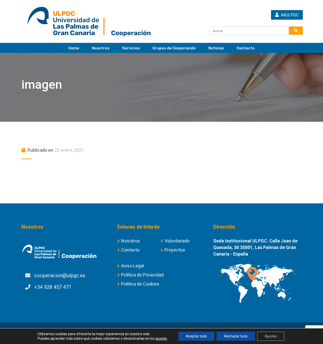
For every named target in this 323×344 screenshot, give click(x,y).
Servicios (131, 48)
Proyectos (175, 250)
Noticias (216, 48)
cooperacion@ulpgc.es (59, 275)
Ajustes (271, 336)
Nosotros (101, 48)
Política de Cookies (140, 284)
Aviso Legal (132, 265)
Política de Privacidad (142, 274)
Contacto (246, 48)
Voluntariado (177, 240)
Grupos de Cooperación (174, 48)
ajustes (161, 338)
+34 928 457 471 (52, 287)
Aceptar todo (196, 336)
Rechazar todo (236, 336)
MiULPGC (289, 14)
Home (73, 48)
